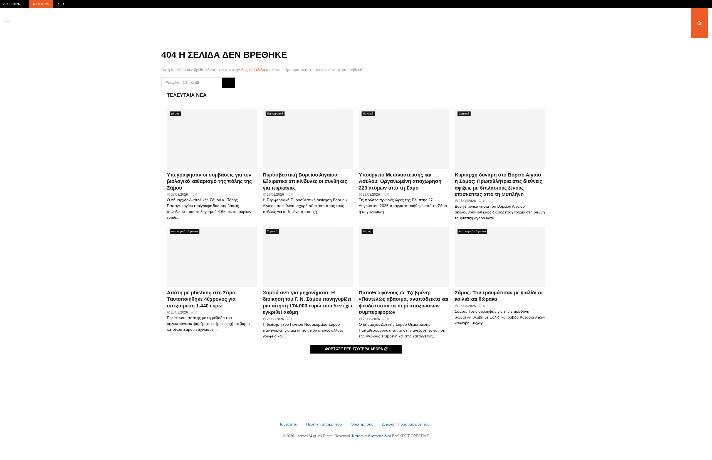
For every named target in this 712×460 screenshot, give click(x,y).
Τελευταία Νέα (187, 95)
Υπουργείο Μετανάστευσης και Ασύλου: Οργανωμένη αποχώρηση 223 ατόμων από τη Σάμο (400, 181)
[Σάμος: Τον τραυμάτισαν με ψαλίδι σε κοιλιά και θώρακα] (500, 257)
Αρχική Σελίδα (253, 69)
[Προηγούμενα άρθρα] (58, 4)
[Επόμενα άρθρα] (63, 4)
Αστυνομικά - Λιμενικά (184, 231)
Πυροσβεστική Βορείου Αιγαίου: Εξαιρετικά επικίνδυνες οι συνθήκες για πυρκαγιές (305, 181)
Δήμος (175, 113)
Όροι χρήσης (362, 424)
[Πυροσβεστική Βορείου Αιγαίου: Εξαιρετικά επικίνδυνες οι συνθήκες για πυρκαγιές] (308, 139)
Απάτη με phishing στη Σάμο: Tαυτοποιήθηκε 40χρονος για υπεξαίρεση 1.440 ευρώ (202, 299)
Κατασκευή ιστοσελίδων (372, 436)
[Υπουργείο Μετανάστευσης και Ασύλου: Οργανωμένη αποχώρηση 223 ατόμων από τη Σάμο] (404, 139)
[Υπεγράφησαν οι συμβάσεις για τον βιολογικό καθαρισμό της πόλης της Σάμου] (212, 139)
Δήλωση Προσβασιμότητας (405, 424)
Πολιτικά (368, 113)
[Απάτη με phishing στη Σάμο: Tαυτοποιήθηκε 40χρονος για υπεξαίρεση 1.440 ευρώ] (212, 257)
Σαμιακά (464, 113)
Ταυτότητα (288, 424)
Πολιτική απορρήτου (324, 424)
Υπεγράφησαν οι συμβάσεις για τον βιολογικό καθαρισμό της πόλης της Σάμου (209, 181)
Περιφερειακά (275, 113)
